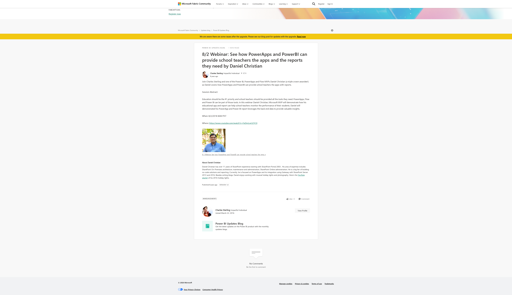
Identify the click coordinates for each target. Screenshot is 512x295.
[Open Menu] (332, 30)
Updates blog (205, 30)
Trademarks (329, 283)
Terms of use (317, 283)
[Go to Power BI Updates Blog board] (207, 226)
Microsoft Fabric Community (188, 30)
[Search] (313, 3)
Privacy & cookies (302, 283)
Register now (175, 13)
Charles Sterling (216, 73)
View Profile (302, 210)
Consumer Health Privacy (213, 289)
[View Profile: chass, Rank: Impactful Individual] (205, 74)
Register (321, 4)
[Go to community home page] (194, 3)
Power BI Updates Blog (221, 30)
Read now (301, 36)
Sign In (330, 4)
